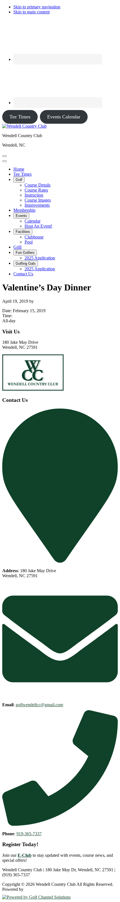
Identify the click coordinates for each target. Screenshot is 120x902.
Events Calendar (63, 117)
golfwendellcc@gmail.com (39, 704)
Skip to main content (31, 11)
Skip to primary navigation (36, 6)
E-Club (25, 855)
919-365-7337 (29, 833)
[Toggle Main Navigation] (4, 156)
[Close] (4, 161)
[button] (19, 180)
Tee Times (19, 117)
